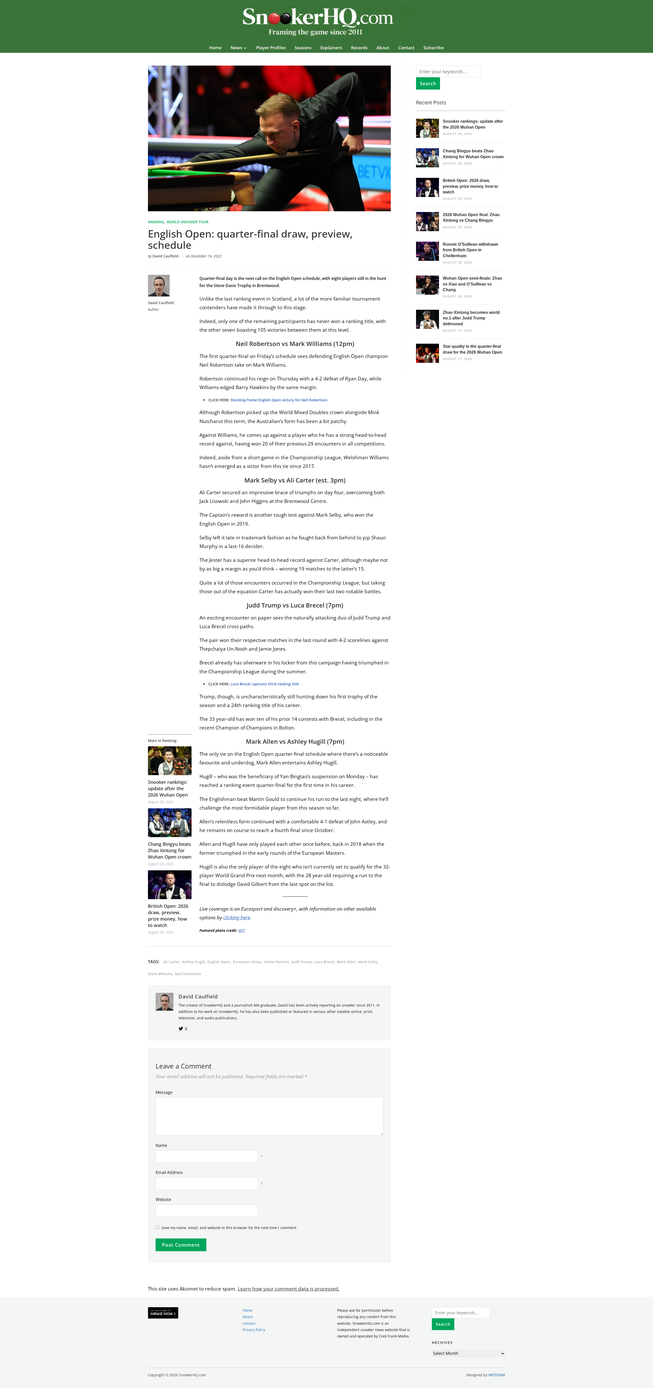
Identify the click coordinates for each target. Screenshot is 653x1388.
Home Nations (276, 961)
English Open (218, 961)
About (382, 48)
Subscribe (433, 48)
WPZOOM (496, 1374)
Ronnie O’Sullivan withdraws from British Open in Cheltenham (470, 250)
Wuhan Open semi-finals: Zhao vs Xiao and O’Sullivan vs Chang (472, 284)
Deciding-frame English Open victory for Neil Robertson (279, 400)
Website (163, 1199)
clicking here (236, 917)
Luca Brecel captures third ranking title (265, 683)
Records (359, 48)
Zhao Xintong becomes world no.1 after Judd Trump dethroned (471, 318)
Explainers (331, 48)
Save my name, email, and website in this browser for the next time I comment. (229, 1227)
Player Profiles (271, 48)
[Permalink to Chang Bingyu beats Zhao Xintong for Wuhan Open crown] (170, 822)
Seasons (303, 48)
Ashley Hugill (193, 961)
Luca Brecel (324, 961)
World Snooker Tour (187, 221)
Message (164, 1092)
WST (241, 930)
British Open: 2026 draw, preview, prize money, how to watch (168, 915)
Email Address (169, 1172)
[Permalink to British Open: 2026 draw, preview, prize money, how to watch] (170, 884)
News (236, 48)
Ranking (156, 221)
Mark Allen (346, 961)
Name (161, 1145)
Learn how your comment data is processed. (289, 1288)
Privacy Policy (254, 1329)
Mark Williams (160, 973)
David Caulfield (166, 256)
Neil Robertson (188, 973)
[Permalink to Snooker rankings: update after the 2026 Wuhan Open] (170, 760)
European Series (247, 961)
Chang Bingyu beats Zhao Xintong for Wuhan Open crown (169, 850)
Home (215, 48)
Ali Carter (171, 961)
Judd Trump (302, 961)
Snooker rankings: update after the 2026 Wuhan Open (168, 788)
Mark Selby (368, 961)
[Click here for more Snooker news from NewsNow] (163, 1313)
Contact (406, 48)
